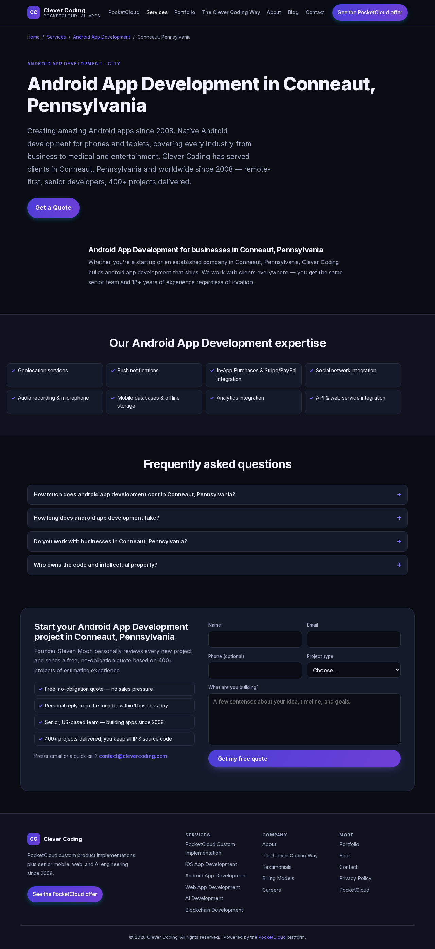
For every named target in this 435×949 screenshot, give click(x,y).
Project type (320, 656)
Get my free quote (242, 758)
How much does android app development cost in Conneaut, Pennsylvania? (135, 494)
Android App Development (101, 37)
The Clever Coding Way (231, 12)
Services (157, 12)
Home (33, 37)
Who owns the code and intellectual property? (95, 564)
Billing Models (278, 878)
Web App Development (212, 887)
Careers (271, 890)
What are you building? (233, 687)
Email (312, 625)
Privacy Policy (355, 878)
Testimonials (277, 867)
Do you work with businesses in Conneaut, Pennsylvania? (110, 541)
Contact (315, 12)
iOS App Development (211, 864)
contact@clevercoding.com (133, 756)
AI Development (204, 898)
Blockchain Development (214, 910)
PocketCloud (124, 12)
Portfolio (184, 12)
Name (214, 625)
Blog (293, 12)
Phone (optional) (226, 656)
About (274, 12)
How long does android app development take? (96, 517)
